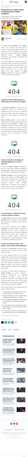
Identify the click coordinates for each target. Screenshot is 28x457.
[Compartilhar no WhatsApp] (9, 322)
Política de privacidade (19, 429)
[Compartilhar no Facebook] (5, 322)
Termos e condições (8, 429)
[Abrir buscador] (26, 2)
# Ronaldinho (16, 329)
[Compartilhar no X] (2, 322)
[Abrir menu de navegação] (2, 2)
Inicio (2, 5)
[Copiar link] (16, 322)
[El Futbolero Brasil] (14, 2)
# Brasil (9, 329)
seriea (6, 5)
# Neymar (4, 329)
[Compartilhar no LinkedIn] (12, 322)
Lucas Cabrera (8, 38)
